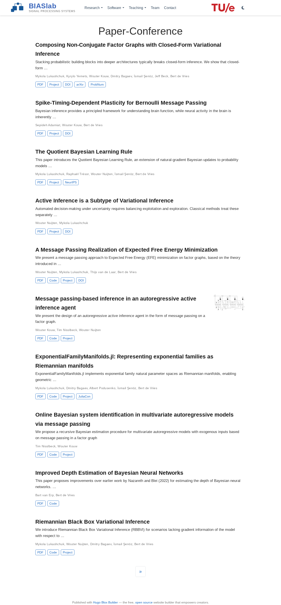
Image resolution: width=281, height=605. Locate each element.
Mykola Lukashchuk (49, 76)
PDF (40, 84)
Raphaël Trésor (77, 174)
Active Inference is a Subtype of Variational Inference (104, 200)
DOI (67, 84)
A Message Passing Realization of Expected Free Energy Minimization (126, 250)
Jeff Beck (161, 76)
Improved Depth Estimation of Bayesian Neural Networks (109, 473)
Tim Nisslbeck (67, 330)
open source (144, 602)
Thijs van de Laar (103, 272)
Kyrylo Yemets (76, 76)
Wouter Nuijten (102, 174)
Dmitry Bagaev (121, 76)
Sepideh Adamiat (47, 125)
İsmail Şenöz (143, 76)
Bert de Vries (179, 76)
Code (53, 280)
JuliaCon (84, 396)
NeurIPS (71, 182)
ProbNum (97, 84)
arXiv (79, 84)
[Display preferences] (243, 8)
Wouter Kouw (99, 76)
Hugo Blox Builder (105, 602)
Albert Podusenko (102, 388)
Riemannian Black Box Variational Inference (92, 522)
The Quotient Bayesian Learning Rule (83, 152)
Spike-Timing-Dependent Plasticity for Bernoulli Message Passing (121, 103)
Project (54, 84)
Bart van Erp (44, 495)
